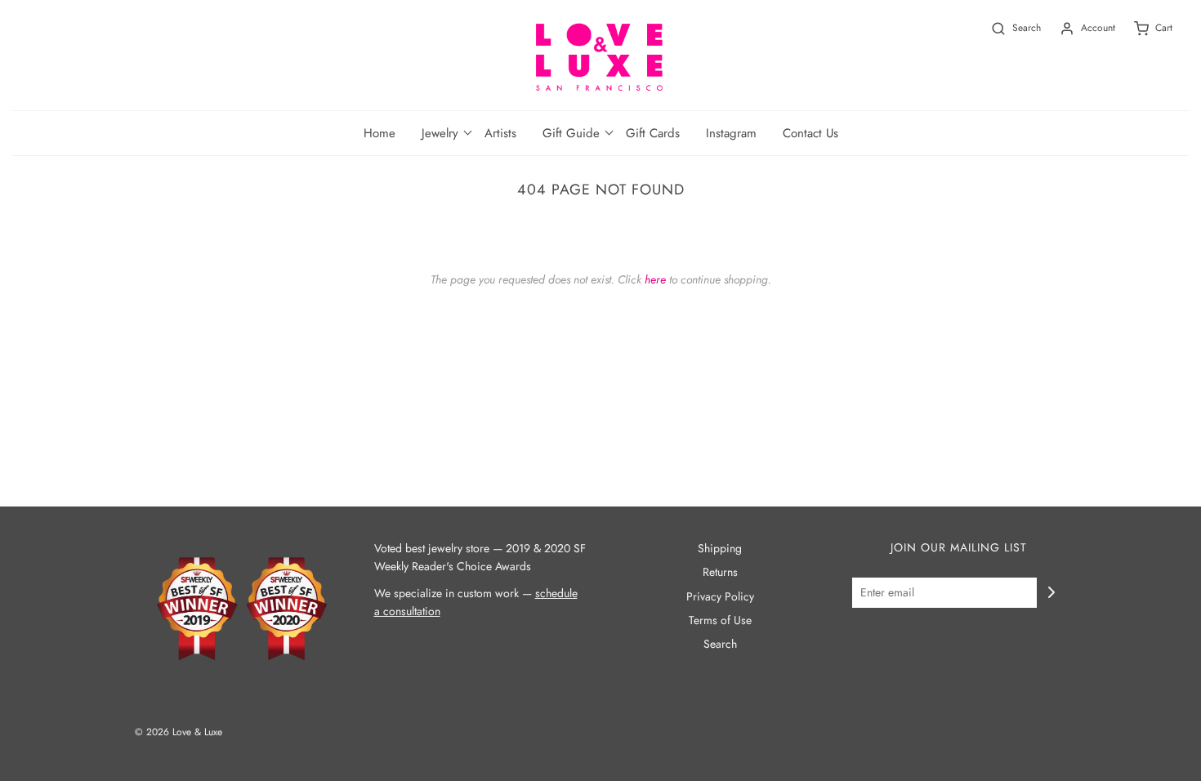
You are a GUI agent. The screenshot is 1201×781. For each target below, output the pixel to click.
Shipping (720, 548)
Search (720, 644)
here (655, 279)
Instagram (731, 133)
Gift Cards (653, 133)
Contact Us (810, 133)
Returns (720, 572)
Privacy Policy (720, 596)
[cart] (1143, 28)
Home (379, 133)
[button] (440, 133)
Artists (500, 133)
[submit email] (1051, 592)
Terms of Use (720, 620)
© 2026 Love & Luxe (178, 732)
